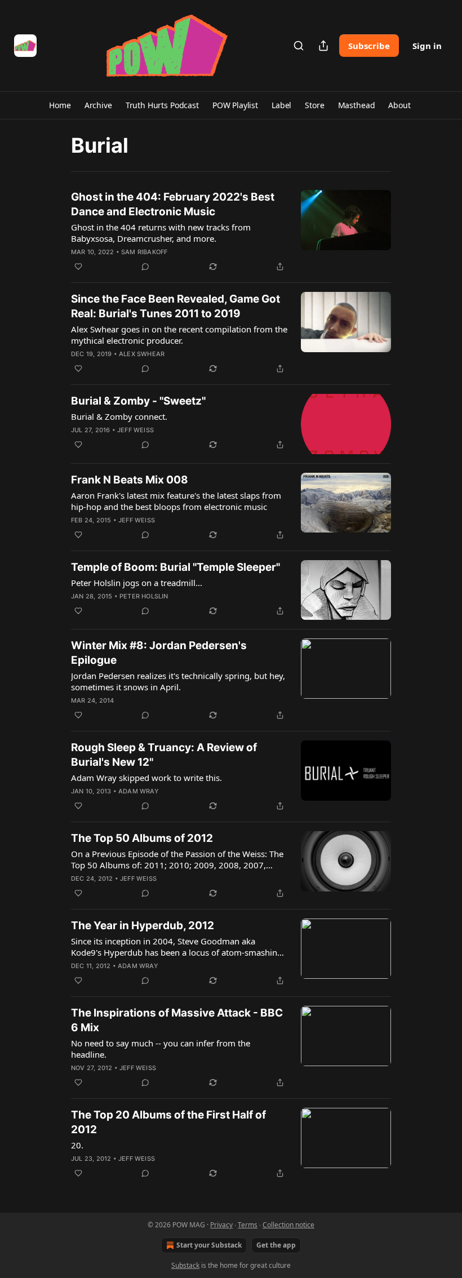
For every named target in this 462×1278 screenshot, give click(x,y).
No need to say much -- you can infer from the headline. (160, 1048)
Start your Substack (209, 1245)
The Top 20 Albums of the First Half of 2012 (168, 1122)
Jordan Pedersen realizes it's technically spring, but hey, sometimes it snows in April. (178, 681)
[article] (231, 231)
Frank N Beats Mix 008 (129, 479)
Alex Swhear (142, 354)
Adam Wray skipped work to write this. (146, 777)
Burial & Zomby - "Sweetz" (138, 400)
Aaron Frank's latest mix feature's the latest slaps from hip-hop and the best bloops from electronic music (176, 501)
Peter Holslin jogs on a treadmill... (136, 582)
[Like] (78, 266)
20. (77, 1145)
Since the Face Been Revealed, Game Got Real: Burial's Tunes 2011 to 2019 (175, 306)
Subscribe (369, 45)
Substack (185, 1265)
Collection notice (288, 1225)
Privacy (221, 1225)
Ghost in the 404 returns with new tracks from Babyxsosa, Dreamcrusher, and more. (161, 232)
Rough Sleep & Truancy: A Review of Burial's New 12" (164, 755)
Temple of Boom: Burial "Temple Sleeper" (175, 567)
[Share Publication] (323, 45)
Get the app (276, 1245)
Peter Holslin (143, 596)
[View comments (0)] (145, 266)
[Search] (298, 45)
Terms (247, 1225)
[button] (59, 105)
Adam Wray (138, 791)
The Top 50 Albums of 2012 (142, 838)
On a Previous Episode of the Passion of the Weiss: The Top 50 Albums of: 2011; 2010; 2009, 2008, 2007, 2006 (177, 859)
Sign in (427, 45)
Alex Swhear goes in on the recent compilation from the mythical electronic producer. (179, 334)
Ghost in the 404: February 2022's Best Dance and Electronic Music (172, 204)
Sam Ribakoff (144, 252)
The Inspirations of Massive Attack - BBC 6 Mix (177, 1020)
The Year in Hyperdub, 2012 (142, 925)
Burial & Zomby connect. (119, 416)
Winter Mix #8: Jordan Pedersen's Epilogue (159, 653)
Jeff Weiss (135, 430)
